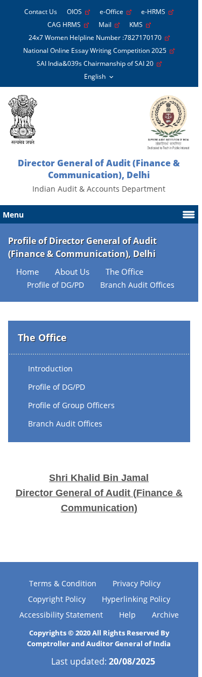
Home (27, 271)
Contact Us (40, 11)
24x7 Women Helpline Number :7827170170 (97, 37)
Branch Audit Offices (65, 423)
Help (127, 615)
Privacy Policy (137, 583)
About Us (72, 271)
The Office (124, 271)
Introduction (50, 368)
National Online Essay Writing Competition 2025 (96, 50)
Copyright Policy (57, 599)
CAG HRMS (65, 24)
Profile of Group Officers (71, 405)
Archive (165, 615)
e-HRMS (155, 11)
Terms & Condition (62, 583)
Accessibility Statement (61, 615)
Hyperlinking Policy (136, 599)
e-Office (113, 11)
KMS (137, 24)
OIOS (76, 11)
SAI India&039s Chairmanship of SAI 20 (97, 63)
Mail (107, 24)
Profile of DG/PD (56, 387)
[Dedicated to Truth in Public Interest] (22, 119)
